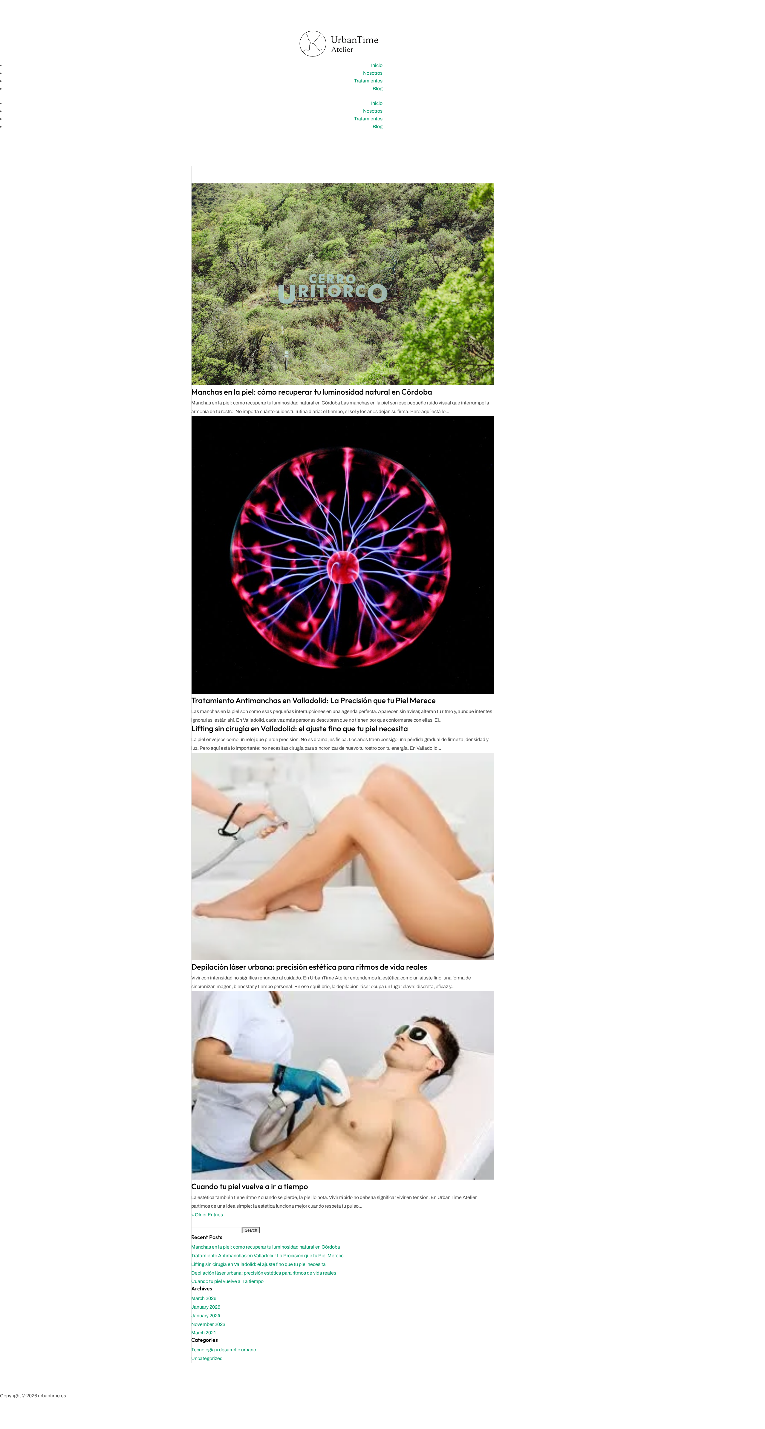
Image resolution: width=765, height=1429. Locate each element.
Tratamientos (368, 80)
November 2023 (208, 1324)
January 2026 (205, 1307)
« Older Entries (207, 1214)
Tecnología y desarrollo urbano (223, 1349)
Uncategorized (207, 1358)
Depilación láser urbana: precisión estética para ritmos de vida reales (309, 967)
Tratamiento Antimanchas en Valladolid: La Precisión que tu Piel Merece (313, 700)
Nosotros (372, 73)
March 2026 (203, 1298)
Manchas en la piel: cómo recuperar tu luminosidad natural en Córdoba (311, 392)
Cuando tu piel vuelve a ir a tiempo (249, 1186)
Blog (377, 88)
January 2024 (205, 1315)
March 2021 (203, 1332)
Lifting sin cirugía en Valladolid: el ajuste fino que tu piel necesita (299, 728)
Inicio (376, 65)
